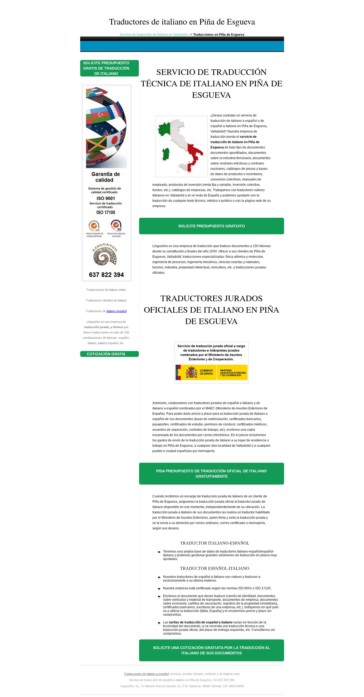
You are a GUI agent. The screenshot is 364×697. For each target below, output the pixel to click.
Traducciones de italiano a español (146, 673)
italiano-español (117, 311)
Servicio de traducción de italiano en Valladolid (154, 35)
